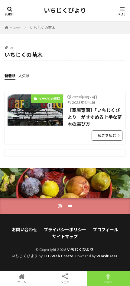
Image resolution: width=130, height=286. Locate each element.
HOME (15, 27)
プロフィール (105, 229)
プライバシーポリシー (65, 229)
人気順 (23, 76)
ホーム (21, 282)
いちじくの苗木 (42, 27)
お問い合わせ (24, 229)
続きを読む (107, 135)
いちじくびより (65, 11)
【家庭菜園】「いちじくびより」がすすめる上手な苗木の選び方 (94, 117)
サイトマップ (65, 236)
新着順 (10, 76)
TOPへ (108, 282)
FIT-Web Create (58, 256)
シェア (65, 282)
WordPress (107, 256)
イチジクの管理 (49, 98)
